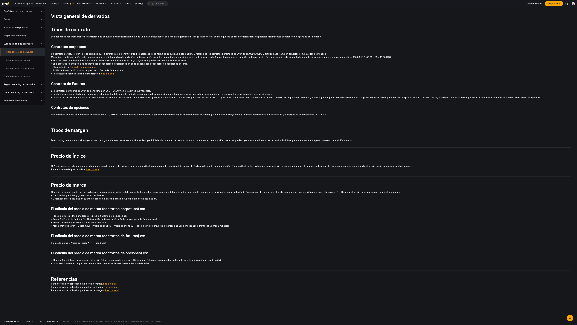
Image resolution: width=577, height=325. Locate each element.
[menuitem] (22, 11)
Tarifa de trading (30, 321)
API (41, 321)
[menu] (22, 56)
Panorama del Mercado (12, 321)
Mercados (41, 3)
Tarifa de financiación (81, 67)
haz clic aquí (107, 73)
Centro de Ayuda (52, 321)
